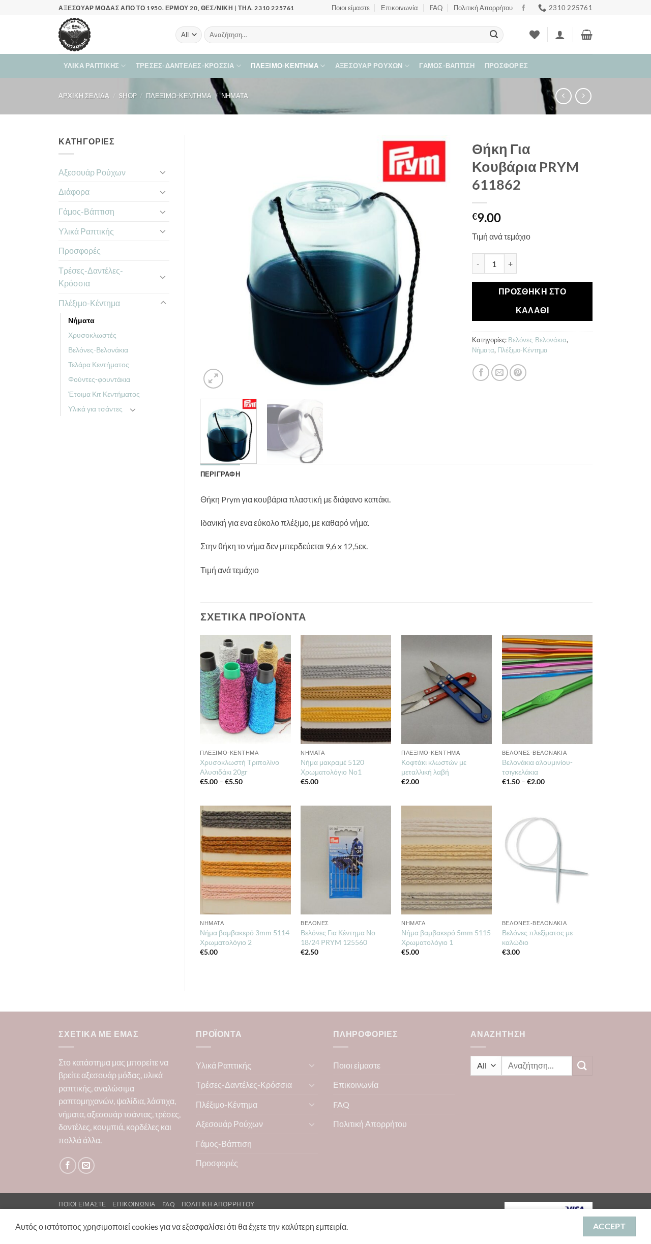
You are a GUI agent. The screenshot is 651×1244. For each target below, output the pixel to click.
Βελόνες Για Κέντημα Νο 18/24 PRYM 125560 (338, 937)
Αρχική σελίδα (83, 96)
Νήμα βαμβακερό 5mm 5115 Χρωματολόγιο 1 (446, 937)
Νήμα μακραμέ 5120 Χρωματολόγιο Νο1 (332, 767)
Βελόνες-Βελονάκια (98, 349)
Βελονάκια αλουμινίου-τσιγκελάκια (537, 767)
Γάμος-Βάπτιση (447, 66)
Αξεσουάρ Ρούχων (369, 66)
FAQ (436, 8)
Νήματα (234, 96)
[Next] (439, 262)
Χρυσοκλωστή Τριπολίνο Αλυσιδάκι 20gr (239, 767)
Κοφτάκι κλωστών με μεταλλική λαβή (433, 767)
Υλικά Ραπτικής (92, 66)
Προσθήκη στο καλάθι (532, 301)
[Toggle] (163, 172)
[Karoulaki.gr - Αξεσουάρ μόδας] (109, 34)
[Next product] (563, 96)
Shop (128, 96)
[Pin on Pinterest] (518, 372)
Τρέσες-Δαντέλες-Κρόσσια (185, 66)
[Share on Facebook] (480, 372)
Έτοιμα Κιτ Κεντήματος (104, 394)
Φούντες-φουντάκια (99, 379)
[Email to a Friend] (499, 372)
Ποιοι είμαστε (351, 8)
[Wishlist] (534, 34)
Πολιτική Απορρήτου (483, 8)
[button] (560, 34)
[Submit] (493, 35)
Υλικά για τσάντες (95, 408)
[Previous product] (583, 96)
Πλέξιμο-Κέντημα (284, 66)
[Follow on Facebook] (523, 8)
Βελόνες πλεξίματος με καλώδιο (537, 937)
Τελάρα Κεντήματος (98, 364)
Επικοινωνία (399, 8)
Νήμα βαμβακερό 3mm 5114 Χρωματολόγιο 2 (244, 937)
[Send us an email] (86, 1165)
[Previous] (218, 262)
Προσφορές (506, 66)
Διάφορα (74, 191)
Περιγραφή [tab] (220, 474)
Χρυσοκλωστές (92, 335)
